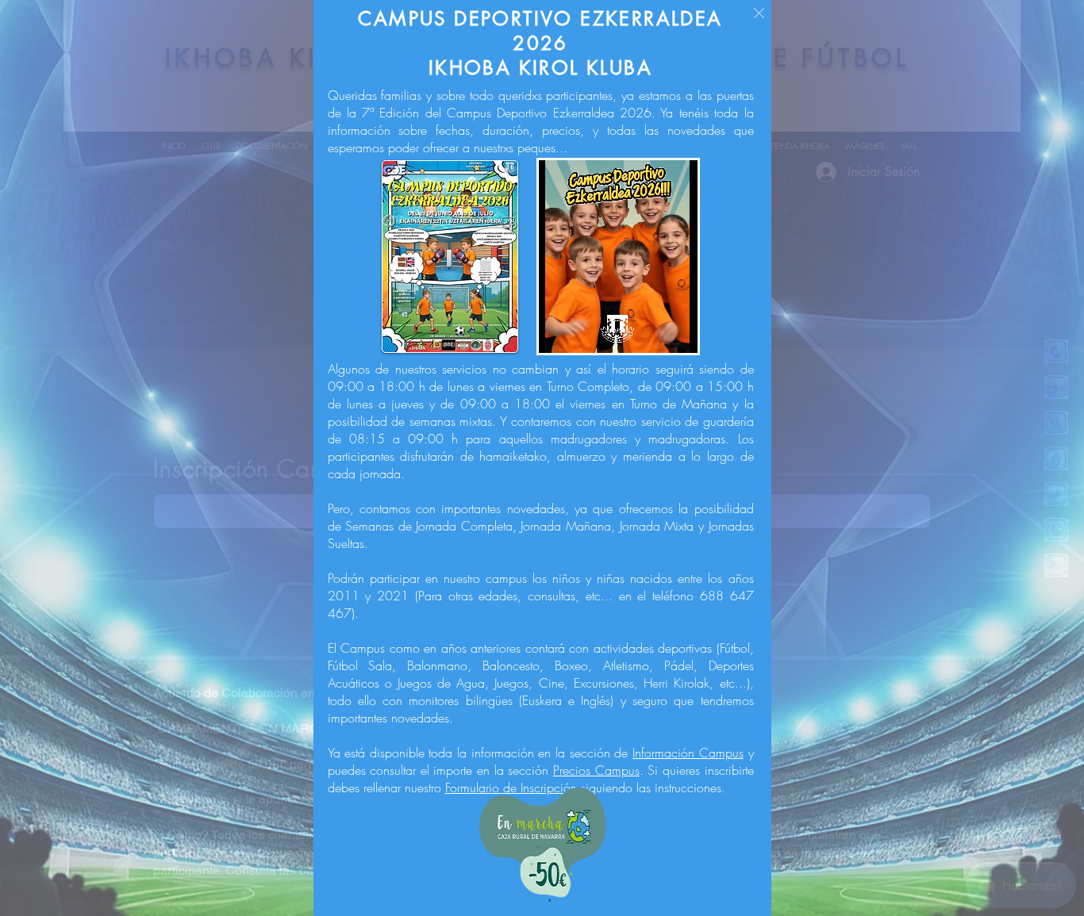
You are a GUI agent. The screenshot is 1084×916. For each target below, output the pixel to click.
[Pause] (559, 331)
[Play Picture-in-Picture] (692, 331)
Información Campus (688, 752)
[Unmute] (586, 331)
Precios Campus (596, 770)
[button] (759, 13)
